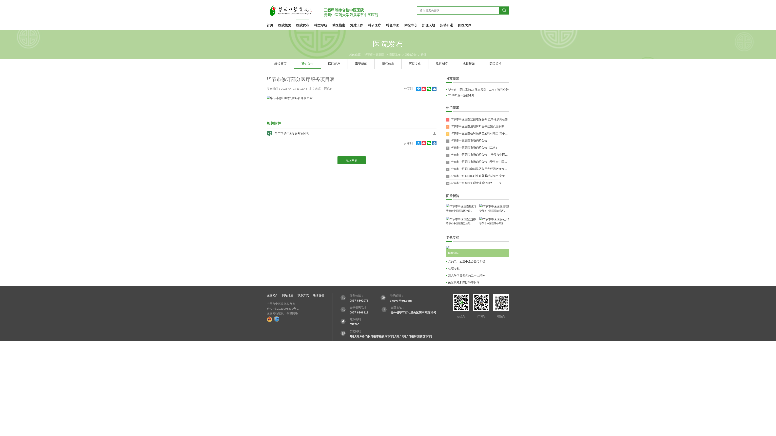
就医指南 (338, 25)
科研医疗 (374, 25)
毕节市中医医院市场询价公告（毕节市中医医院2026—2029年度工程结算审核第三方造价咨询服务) (478, 161)
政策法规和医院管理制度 (463, 282)
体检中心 (410, 25)
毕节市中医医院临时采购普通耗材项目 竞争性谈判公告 (478, 133)
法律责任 (318, 295)
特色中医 (392, 25)
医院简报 (495, 63)
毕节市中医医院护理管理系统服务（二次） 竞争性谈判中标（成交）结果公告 (478, 182)
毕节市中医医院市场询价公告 (467, 140)
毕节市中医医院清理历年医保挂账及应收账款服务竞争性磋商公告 (478, 126)
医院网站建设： (277, 313)
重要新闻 (361, 63)
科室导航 (320, 25)
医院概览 (284, 25)
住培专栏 (454, 268)
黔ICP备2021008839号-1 (283, 308)
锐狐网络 (292, 313)
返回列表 (351, 160)
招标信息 (388, 63)
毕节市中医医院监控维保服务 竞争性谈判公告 (477, 119)
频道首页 (280, 63)
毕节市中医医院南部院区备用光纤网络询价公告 (478, 168)
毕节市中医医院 (374, 54)
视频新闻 (469, 63)
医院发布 (302, 25)
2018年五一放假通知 (461, 95)
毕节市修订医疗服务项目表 (292, 133)
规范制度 (442, 63)
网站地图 (287, 295)
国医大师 (464, 25)
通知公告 (410, 54)
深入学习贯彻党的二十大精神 (466, 275)
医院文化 (415, 63)
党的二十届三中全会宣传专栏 (466, 261)
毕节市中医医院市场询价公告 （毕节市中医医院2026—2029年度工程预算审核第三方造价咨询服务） (478, 154)
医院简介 (272, 295)
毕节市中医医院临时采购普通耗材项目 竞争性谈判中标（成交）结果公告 (478, 175)
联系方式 (303, 295)
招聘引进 (446, 25)
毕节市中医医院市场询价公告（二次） (473, 147)
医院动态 (334, 63)
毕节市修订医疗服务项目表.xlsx (291, 98)
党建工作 (356, 25)
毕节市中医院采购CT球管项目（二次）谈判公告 (478, 89)
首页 (270, 25)
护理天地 (428, 25)
